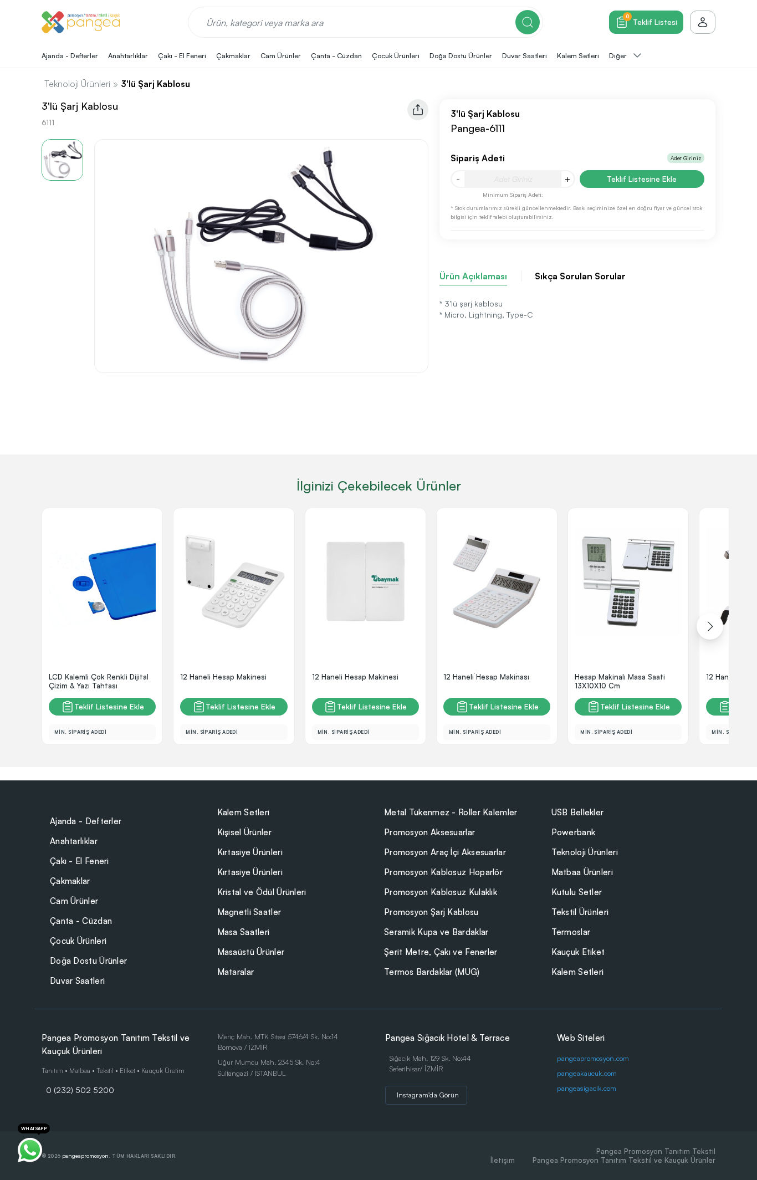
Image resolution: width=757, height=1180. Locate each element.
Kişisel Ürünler (244, 832)
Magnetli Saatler (249, 912)
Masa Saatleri (243, 932)
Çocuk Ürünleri (78, 941)
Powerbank (573, 832)
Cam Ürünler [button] (280, 55)
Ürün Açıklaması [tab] (473, 276)
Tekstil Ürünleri (580, 912)
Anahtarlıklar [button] (128, 55)
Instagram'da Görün (428, 1094)
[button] (710, 626)
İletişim (502, 1160)
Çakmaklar (70, 881)
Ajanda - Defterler (85, 821)
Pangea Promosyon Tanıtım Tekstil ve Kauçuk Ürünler (624, 1160)
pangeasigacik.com (586, 1088)
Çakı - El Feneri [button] (182, 55)
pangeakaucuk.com (587, 1073)
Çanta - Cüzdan (81, 921)
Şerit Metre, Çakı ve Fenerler (441, 952)
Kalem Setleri (243, 812)
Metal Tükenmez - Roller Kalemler (451, 812)
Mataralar (235, 972)
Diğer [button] (618, 55)
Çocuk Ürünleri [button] (396, 55)
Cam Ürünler (74, 901)
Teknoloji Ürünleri (77, 83)
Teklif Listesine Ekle (642, 178)
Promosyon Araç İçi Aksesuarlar (445, 852)
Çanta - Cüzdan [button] (336, 55)
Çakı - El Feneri (79, 861)
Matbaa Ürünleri (582, 872)
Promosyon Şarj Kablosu (431, 912)
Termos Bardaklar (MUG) (432, 972)
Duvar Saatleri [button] (524, 55)
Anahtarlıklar (74, 841)
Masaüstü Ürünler (251, 952)
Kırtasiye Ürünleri (250, 852)
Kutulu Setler (576, 892)
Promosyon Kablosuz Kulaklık (440, 892)
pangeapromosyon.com (593, 1058)
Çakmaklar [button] (233, 55)
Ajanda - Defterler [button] (70, 55)
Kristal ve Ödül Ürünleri (261, 892)
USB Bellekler (577, 812)
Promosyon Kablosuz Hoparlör (443, 872)
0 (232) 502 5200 (80, 1090)
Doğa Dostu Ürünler (88, 961)
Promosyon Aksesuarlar (429, 832)
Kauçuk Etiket (578, 952)
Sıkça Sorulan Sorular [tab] (580, 276)
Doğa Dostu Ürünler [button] (460, 55)
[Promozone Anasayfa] (81, 22)
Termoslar (571, 932)
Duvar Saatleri (77, 980)
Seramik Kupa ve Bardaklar (436, 932)
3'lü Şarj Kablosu (155, 83)
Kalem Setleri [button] (578, 55)
